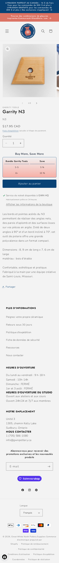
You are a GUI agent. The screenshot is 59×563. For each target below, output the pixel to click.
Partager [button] (11, 287)
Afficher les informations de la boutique (29, 204)
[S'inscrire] (49, 466)
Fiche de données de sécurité (22, 340)
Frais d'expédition (11, 130)
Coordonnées (18, 559)
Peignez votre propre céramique (24, 317)
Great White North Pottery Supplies (28, 536)
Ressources (13, 347)
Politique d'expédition (18, 332)
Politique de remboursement (34, 544)
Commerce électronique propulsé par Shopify (33, 540)
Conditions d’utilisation (19, 554)
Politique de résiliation (39, 559)
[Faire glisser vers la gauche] (22, 103)
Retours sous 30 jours (19, 324)
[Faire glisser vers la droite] (36, 103)
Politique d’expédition (43, 554)
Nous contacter (15, 355)
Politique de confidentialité (31, 549)
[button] (7, 31)
